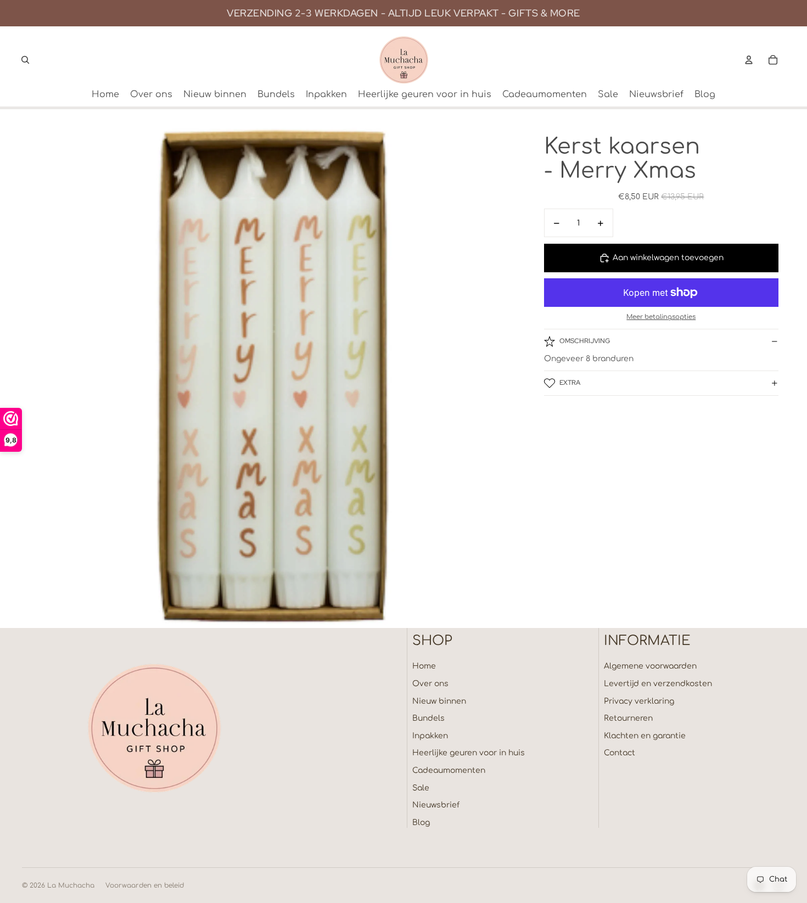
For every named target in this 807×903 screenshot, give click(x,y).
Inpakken (430, 736)
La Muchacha (70, 885)
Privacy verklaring (639, 701)
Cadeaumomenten (448, 770)
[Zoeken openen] (25, 60)
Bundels (428, 718)
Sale (420, 788)
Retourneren (628, 718)
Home (424, 666)
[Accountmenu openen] (749, 60)
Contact (619, 753)
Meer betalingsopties (661, 317)
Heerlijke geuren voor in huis (468, 753)
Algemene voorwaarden (650, 666)
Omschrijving (584, 340)
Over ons (430, 684)
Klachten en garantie (645, 736)
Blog (421, 822)
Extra (569, 382)
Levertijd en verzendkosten (658, 684)
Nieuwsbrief (435, 805)
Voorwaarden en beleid (144, 885)
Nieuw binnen (439, 701)
